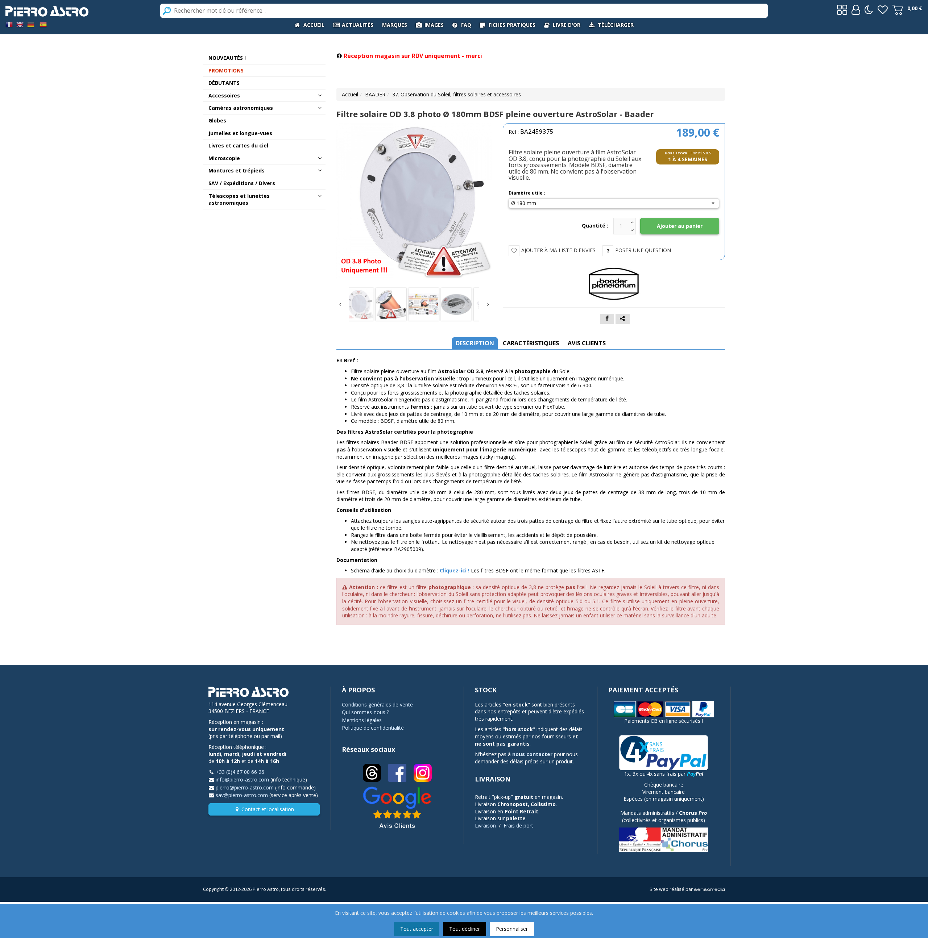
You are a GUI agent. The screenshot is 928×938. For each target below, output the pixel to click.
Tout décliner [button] (464, 928)
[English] (20, 24)
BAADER (375, 94)
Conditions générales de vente (377, 704)
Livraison (485, 825)
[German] (30, 24)
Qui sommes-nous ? (365, 712)
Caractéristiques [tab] (531, 343)
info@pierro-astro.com (242, 779)
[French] (9, 24)
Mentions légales (362, 720)
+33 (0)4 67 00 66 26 (240, 771)
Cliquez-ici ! (454, 570)
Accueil (350, 94)
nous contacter (532, 754)
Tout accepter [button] (416, 928)
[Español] (43, 24)
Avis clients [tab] (587, 343)
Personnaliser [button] (512, 928)
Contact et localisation (267, 809)
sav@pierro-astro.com (242, 795)
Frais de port (518, 825)
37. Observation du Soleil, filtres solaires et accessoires (456, 94)
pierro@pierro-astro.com (245, 787)
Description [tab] (475, 343)
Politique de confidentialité (373, 727)
